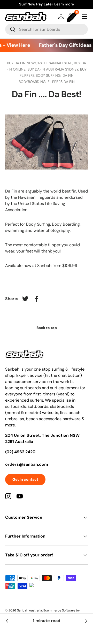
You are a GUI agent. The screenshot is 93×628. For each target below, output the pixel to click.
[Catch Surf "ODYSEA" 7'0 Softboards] (7, 621)
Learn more (64, 4)
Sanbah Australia (29, 610)
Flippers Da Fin (61, 81)
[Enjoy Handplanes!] (86, 621)
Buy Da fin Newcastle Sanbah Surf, (40, 63)
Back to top (46, 327)
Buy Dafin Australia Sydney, (53, 69)
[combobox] (46, 29)
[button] (72, 16)
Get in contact (25, 479)
